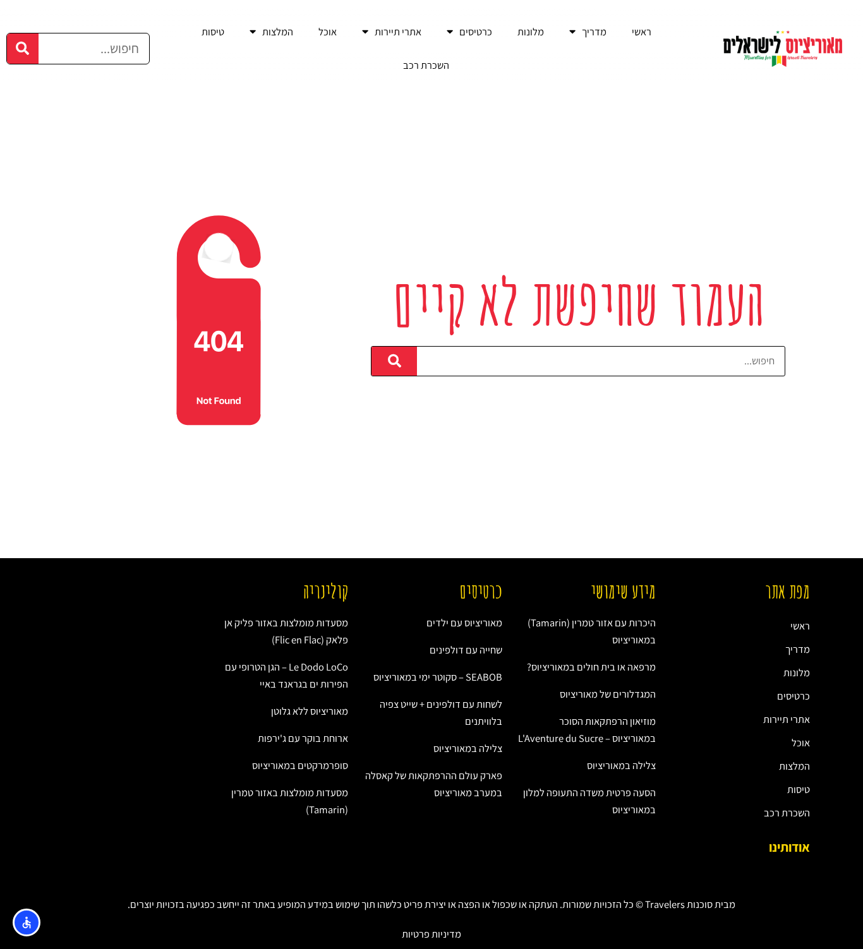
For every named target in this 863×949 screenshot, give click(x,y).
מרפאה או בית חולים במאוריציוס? (591, 667)
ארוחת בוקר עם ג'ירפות (303, 738)
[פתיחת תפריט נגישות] (26, 922)
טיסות (213, 32)
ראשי (641, 32)
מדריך (594, 32)
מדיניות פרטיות (431, 934)
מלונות (530, 32)
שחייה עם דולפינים (466, 650)
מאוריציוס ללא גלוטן (309, 711)
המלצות (277, 32)
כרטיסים (475, 32)
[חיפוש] (23, 48)
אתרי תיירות (398, 32)
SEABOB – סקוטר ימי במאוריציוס (437, 677)
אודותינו (789, 847)
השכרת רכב (426, 65)
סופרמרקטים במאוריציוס (300, 765)
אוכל (327, 32)
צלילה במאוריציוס (621, 765)
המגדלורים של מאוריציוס (608, 694)
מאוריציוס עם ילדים (464, 623)
